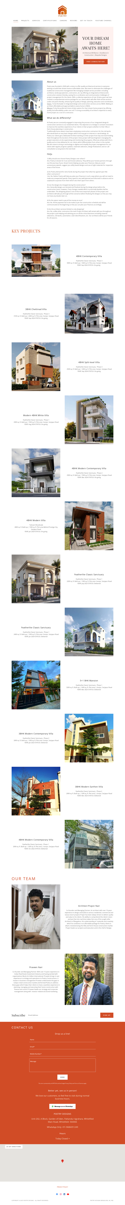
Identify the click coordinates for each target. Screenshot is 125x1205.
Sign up (106, 1015)
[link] (62, 11)
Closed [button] (65, 1138)
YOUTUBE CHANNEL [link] (103, 20)
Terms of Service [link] (79, 1083)
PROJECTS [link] (25, 20)
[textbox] (63, 1015)
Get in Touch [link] (86, 20)
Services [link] (36, 20)
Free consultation (96, 61)
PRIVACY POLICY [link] (62, 1187)
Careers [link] (63, 20)
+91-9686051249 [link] (70, 1127)
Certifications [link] (50, 20)
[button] (68, 1138)
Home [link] (15, 20)
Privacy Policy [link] (68, 1083)
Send (62, 1077)
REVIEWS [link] (73, 20)
